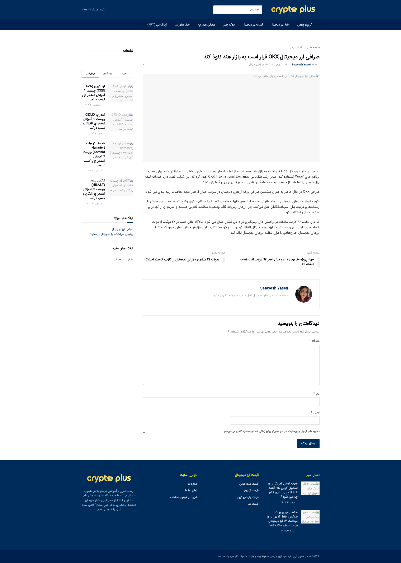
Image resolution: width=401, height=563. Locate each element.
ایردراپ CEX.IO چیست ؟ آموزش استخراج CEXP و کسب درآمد (94, 121)
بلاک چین (229, 24)
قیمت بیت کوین (249, 483)
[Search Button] (218, 9)
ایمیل (315, 412)
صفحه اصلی (313, 47)
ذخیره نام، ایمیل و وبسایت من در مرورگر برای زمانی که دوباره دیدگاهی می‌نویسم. (271, 431)
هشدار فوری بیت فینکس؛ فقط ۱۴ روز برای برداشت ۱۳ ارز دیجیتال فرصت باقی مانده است (282, 519)
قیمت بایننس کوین (247, 497)
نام (316, 393)
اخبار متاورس (182, 24)
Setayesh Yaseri (301, 64)
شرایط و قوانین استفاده (183, 497)
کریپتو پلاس (304, 24)
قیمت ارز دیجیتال (253, 24)
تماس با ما (191, 490)
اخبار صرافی (296, 47)
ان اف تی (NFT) (157, 24)
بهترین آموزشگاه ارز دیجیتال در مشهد (111, 234)
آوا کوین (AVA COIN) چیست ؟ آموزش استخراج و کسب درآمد (93, 93)
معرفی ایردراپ (206, 24)
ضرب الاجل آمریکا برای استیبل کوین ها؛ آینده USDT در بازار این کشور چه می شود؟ (283, 490)
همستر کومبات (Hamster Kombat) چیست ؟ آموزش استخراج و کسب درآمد (94, 154)
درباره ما (192, 483)
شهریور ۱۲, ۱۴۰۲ (273, 64)
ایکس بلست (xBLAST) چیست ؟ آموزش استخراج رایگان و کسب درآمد (94, 189)
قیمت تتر (253, 504)
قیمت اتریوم (251, 490)
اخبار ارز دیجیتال (280, 24)
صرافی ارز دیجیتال (122, 229)
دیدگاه (314, 341)
